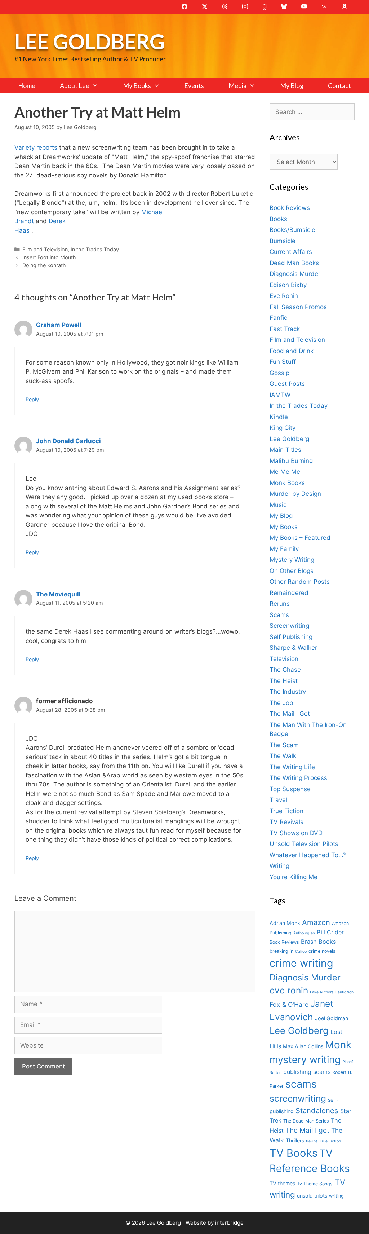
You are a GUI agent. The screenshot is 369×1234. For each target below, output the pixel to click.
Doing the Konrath (44, 265)
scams (301, 1083)
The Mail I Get (290, 713)
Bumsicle (282, 240)
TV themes (282, 1183)
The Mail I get (307, 1130)
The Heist (284, 680)
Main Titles (285, 449)
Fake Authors (322, 992)
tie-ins (312, 1141)
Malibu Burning (291, 460)
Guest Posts (287, 383)
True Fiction (286, 811)
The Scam (284, 745)
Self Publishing (291, 636)
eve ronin (289, 990)
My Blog (291, 85)
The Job (281, 702)
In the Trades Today (95, 249)
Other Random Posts (300, 581)
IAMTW (280, 394)
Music (278, 504)
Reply (32, 399)
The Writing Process (298, 777)
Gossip (279, 372)
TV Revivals (286, 821)
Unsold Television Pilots (304, 843)
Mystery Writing (292, 559)
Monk (338, 1045)
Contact (339, 85)
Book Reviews (290, 207)
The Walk (283, 755)
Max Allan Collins (303, 1046)
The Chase (285, 669)
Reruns (280, 603)
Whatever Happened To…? (308, 855)
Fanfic (278, 317)
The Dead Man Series (306, 1121)
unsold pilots (312, 1196)
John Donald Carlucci (68, 441)
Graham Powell (58, 325)
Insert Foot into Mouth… (51, 257)
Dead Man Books (294, 262)
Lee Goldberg (89, 41)
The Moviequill (58, 594)
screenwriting (298, 1098)
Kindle (279, 416)
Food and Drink (292, 350)
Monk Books (287, 482)
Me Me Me (285, 471)
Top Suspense (290, 789)
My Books (137, 85)
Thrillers (295, 1140)
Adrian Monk (285, 923)
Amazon (316, 922)
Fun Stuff (283, 361)
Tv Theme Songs (315, 1183)
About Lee (74, 85)
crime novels (321, 951)
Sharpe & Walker (293, 647)
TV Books (293, 1153)
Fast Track (285, 328)
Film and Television (45, 249)
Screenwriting (289, 625)
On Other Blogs (292, 570)
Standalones (316, 1110)
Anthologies (304, 933)
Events (194, 85)
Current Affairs (291, 251)
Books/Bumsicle (292, 229)
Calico (301, 951)
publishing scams (306, 1071)
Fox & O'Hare (289, 1004)
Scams (279, 614)
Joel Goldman (331, 1018)
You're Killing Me (293, 877)
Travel (278, 799)
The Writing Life (292, 767)
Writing (279, 865)
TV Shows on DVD (296, 833)
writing (336, 1196)
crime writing (301, 963)
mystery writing (305, 1060)
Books (278, 218)
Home (26, 85)
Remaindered (289, 592)
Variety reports (36, 147)
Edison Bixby (288, 284)
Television (284, 658)
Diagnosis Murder (295, 273)
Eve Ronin (284, 295)
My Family (284, 548)
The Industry (288, 691)
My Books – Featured (300, 537)
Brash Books (318, 941)
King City (282, 427)
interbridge (229, 1222)
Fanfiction (344, 992)
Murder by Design (295, 493)
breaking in (281, 951)
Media (237, 85)
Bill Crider (330, 932)
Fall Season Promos (298, 306)
